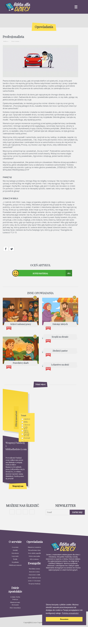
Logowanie (15, 556)
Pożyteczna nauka (34, 556)
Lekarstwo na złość (60, 365)
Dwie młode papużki (34, 553)
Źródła (15, 559)
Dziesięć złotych (60, 324)
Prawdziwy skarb (21, 363)
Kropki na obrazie (60, 337)
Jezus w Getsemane (34, 581)
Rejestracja (15, 553)
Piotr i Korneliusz (15, 608)
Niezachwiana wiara (34, 550)
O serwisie (15, 547)
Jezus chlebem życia (34, 578)
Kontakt (15, 550)
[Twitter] (12, 249)
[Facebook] (6, 249)
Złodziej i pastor (60, 351)
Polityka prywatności (15, 565)
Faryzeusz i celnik (34, 575)
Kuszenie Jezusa (34, 572)
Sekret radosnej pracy (20, 324)
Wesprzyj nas (17, 486)
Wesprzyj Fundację (34, 584)
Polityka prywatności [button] (70, 613)
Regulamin (15, 562)
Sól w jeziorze (34, 559)
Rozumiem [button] (64, 619)
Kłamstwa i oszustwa (34, 547)
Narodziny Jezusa (34, 569)
